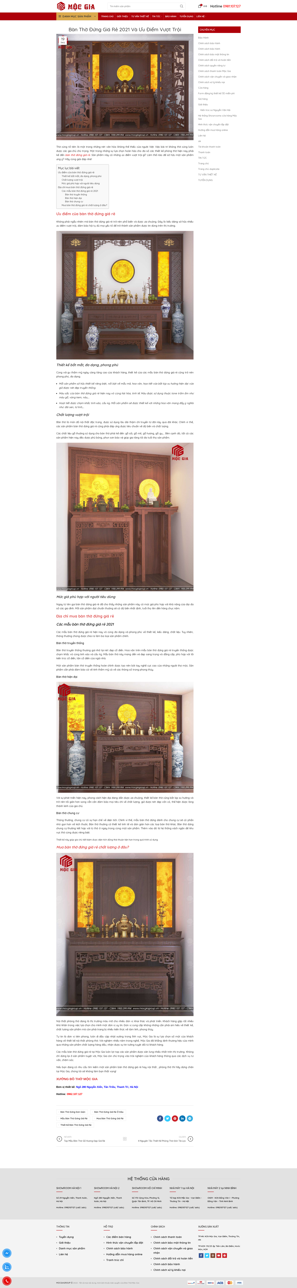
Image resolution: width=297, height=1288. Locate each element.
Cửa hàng (203, 87)
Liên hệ (202, 135)
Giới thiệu (203, 104)
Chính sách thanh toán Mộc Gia (214, 71)
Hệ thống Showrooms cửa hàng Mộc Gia (217, 117)
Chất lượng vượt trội (72, 179)
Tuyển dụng (66, 1237)
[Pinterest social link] (175, 1118)
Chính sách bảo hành (209, 43)
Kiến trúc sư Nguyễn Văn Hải (215, 110)
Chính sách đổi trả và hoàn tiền (214, 59)
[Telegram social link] (190, 1118)
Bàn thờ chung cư (74, 201)
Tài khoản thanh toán (209, 146)
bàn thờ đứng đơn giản (72, 1112)
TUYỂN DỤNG (205, 180)
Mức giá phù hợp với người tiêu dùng (81, 183)
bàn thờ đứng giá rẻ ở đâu (108, 1112)
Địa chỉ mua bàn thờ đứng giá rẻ (75, 187)
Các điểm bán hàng (118, 1237)
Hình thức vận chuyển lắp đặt (213, 124)
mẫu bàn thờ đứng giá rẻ (73, 1118)
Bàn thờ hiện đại (73, 198)
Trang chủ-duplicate (209, 169)
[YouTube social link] (218, 1255)
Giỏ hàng (203, 98)
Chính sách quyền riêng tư (211, 65)
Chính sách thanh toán (167, 1237)
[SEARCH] (181, 6)
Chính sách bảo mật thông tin (213, 54)
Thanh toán (204, 152)
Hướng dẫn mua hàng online (213, 130)
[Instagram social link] (213, 1255)
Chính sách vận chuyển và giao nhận (217, 76)
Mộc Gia (145, 1040)
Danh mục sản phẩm (72, 1248)
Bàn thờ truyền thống (76, 194)
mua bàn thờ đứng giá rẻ (110, 1118)
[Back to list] (125, 1139)
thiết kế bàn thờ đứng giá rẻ (75, 1125)
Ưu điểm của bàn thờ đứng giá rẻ (76, 172)
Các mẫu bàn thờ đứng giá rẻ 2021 (80, 190)
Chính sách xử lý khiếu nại (211, 82)
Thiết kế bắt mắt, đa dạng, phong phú (81, 176)
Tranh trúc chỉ (115, 1260)
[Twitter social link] (167, 1118)
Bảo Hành (203, 37)
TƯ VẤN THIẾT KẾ (207, 174)
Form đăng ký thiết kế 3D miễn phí (216, 93)
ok (199, 141)
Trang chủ (203, 163)
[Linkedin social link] (182, 1118)
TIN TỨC (202, 157)
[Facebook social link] (160, 1118)
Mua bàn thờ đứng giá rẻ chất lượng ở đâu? (84, 205)
